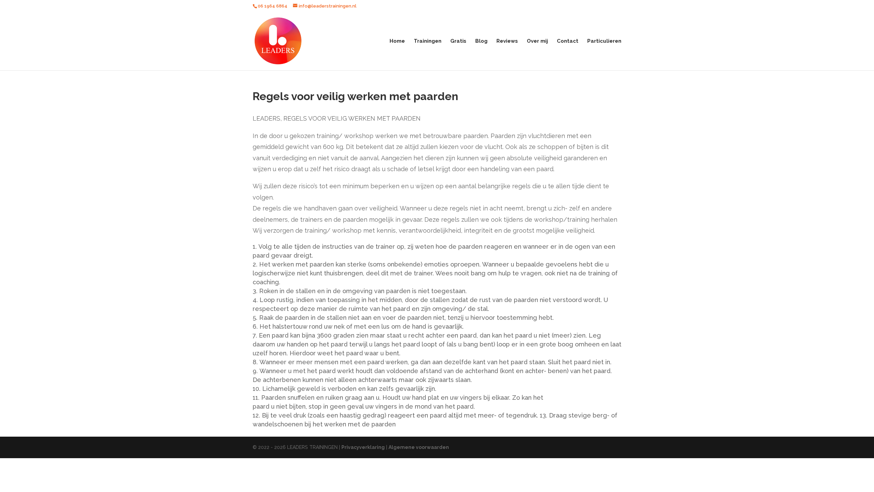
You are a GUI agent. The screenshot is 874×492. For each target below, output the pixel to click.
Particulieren (604, 41)
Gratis (458, 41)
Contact (567, 41)
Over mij (537, 41)
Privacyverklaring (363, 447)
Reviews (507, 41)
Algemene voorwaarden (419, 447)
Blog (481, 41)
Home (397, 41)
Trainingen (427, 41)
